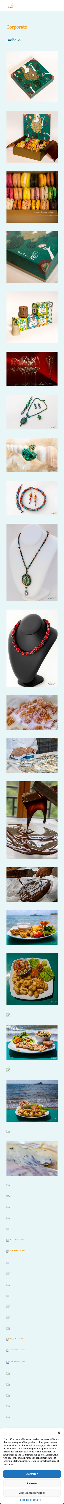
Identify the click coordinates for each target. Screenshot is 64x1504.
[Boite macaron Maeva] (32, 76)
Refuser (32, 1483)
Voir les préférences (32, 1492)
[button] (59, 1432)
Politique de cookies (30, 1500)
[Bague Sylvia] (32, 369)
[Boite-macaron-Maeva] (32, 137)
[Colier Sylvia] (32, 648)
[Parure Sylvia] (32, 412)
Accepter (32, 1473)
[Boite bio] (32, 317)
